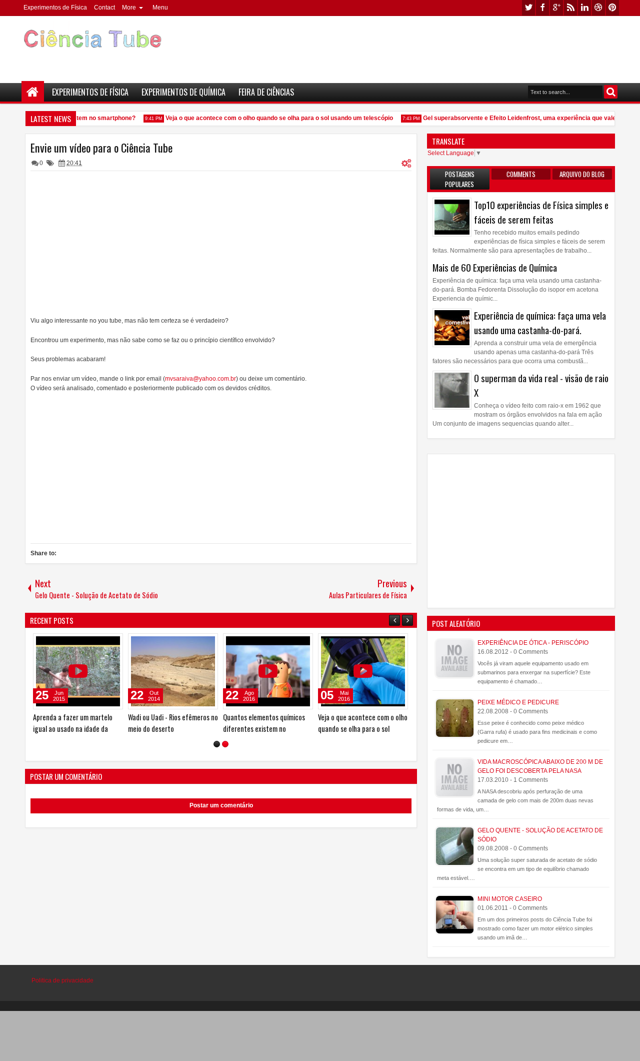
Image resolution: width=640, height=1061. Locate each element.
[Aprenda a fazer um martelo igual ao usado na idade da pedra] (78, 671)
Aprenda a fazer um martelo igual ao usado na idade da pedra (72, 728)
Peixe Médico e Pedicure (518, 702)
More (129, 7)
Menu (160, 7)
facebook (542, 8)
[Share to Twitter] (101, 643)
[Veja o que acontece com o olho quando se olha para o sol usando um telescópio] (363, 671)
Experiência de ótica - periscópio (533, 642)
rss (570, 8)
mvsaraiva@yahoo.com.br (200, 378)
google (556, 8)
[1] (217, 744)
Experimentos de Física (55, 7)
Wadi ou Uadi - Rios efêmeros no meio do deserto (173, 723)
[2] (225, 744)
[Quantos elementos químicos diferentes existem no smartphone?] (268, 671)
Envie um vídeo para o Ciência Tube (101, 147)
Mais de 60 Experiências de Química (494, 267)
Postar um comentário (221, 805)
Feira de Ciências (266, 92)
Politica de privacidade (63, 980)
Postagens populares (459, 179)
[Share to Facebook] (90, 643)
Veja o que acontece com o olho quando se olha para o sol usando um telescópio (274, 118)
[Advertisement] (438, 45)
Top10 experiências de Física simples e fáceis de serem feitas (541, 212)
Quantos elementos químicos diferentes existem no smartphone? (264, 728)
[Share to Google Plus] (112, 643)
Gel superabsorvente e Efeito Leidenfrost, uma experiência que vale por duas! (528, 118)
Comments (521, 174)
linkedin (584, 8)
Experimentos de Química (184, 92)
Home (33, 92)
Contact (104, 7)
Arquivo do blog (582, 174)
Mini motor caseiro (510, 898)
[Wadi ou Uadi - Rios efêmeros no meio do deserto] (173, 671)
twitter (528, 8)
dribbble (598, 8)
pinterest (612, 8)
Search (611, 92)
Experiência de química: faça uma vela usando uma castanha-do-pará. (540, 322)
